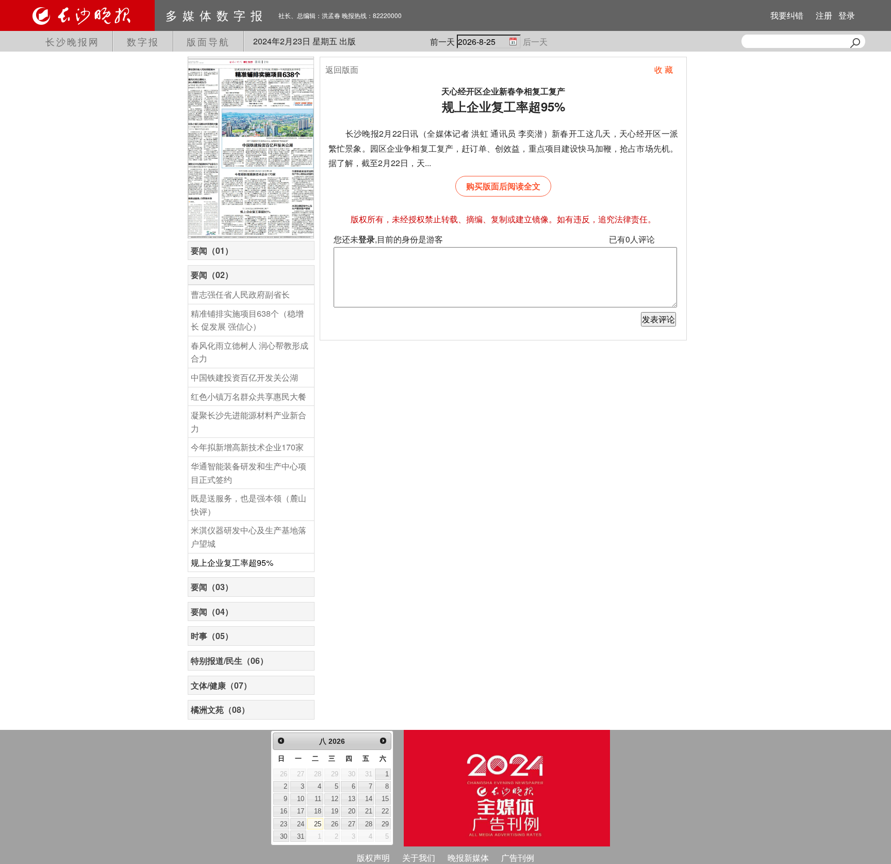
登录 (846, 15)
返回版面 (341, 69)
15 (385, 799)
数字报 (143, 41)
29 (385, 824)
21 (368, 811)
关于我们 (418, 857)
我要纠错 (786, 15)
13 (351, 799)
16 (283, 811)
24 (300, 824)
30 (283, 836)
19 (334, 811)
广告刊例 (517, 857)
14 (368, 799)
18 (317, 811)
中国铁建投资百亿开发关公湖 (244, 377)
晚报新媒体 (468, 857)
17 (300, 811)
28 (368, 824)
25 (317, 824)
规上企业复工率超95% (232, 562)
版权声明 (373, 857)
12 (334, 799)
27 (351, 824)
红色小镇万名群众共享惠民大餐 (248, 396)
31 (300, 836)
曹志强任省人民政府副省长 (240, 294)
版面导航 (208, 41)
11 (318, 799)
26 (334, 824)
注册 (824, 15)
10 (300, 799)
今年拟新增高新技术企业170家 (247, 447)
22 (385, 811)
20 (351, 811)
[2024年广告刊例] (507, 788)
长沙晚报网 (72, 41)
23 (283, 824)
